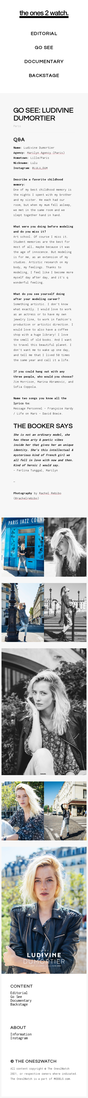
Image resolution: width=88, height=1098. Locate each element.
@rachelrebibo (26, 498)
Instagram (19, 1038)
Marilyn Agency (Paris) (46, 152)
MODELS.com (62, 1078)
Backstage (44, 75)
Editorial (44, 33)
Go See (44, 47)
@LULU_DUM (40, 168)
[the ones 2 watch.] (44, 14)
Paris (17, 126)
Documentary (44, 61)
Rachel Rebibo (50, 493)
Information (21, 1034)
